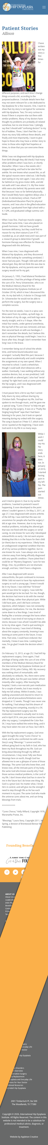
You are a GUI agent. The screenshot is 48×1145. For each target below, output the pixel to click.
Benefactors (10, 905)
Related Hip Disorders (14, 1068)
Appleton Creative (29, 1136)
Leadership (10, 900)
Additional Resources (14, 1085)
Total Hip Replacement (14, 1076)
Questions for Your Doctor (16, 1082)
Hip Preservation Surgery (16, 1073)
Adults (8, 1062)
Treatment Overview (14, 1071)
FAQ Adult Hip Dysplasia (15, 1088)
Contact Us (9, 908)
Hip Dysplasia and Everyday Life (18, 1079)
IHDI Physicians (11, 902)
